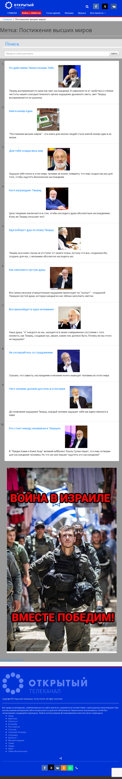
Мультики (12, 718)
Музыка (82, 12)
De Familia (12, 724)
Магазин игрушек (16, 740)
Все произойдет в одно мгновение (31, 309)
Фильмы (69, 12)
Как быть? (12, 737)
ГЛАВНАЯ (12, 12)
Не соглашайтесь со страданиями (31, 352)
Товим (11, 743)
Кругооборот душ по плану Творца (31, 229)
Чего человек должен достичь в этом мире (37, 388)
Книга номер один (20, 110)
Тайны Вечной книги (17, 751)
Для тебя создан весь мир (26, 150)
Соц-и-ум (12, 729)
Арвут (10, 748)
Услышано (13, 735)
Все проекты (97, 12)
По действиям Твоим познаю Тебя (31, 67)
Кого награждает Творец (25, 190)
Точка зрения (53, 12)
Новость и (13, 721)
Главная (7, 19)
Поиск (12, 44)
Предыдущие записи (11, 660)
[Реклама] (62, 560)
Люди (11, 715)
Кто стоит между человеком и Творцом (34, 428)
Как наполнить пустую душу (27, 269)
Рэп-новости (14, 726)
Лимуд (11, 746)
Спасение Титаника (17, 732)
